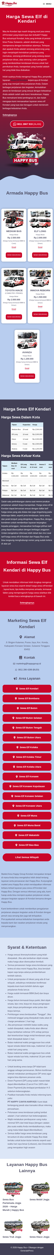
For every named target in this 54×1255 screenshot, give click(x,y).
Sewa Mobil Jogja (39, 1199)
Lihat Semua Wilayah (27, 857)
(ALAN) (29, 124)
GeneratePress (27, 1251)
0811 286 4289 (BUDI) (28, 670)
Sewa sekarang (14, 255)
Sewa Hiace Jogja (39, 1237)
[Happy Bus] (9, 4)
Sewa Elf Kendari (19, 80)
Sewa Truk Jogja (12, 1237)
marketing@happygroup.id (28, 664)
